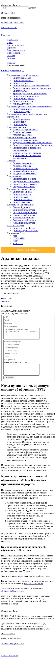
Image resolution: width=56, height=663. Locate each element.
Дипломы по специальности (21, 189)
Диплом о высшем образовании (22, 75)
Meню (4, 35)
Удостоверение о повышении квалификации (27, 156)
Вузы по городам (15, 225)
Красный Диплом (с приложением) (30, 93)
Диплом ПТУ (19, 122)
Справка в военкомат (23, 163)
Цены (9, 42)
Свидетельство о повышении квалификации (27, 149)
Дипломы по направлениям (20, 204)
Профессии (12, 40)
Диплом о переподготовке (25, 140)
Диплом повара (20, 197)
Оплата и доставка (16, 45)
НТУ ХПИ (18, 243)
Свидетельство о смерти (24, 179)
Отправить (9, 378)
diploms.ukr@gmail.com (12, 22)
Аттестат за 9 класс (22, 132)
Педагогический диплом (25, 212)
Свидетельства (14, 176)
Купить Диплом (28, 250)
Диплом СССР (20, 91)
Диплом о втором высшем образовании (32, 88)
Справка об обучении (23, 171)
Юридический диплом (24, 223)
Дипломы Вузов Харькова (25, 230)
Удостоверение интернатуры (27, 153)
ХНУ (15, 241)
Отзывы (11, 55)
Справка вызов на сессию (25, 168)
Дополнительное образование (21, 137)
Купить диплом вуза (22, 104)
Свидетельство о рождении (26, 181)
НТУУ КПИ (19, 238)
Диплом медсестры (22, 194)
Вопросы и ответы (16, 50)
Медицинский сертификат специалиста (32, 142)
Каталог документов (11, 70)
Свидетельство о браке (24, 186)
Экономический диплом (24, 220)
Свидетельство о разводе (25, 184)
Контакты (12, 58)
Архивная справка (22, 166)
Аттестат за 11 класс (22, 135)
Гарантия (11, 47)
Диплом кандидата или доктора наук (31, 85)
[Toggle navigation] (9, 35)
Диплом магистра (21, 83)
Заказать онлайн (9, 27)
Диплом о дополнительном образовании (32, 145)
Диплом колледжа (21, 111)
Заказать (5, 301)
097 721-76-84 (8, 13)
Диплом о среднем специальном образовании (29, 106)
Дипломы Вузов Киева (24, 228)
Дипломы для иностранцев (26, 96)
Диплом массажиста (22, 199)
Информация (13, 53)
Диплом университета (23, 98)
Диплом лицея (20, 124)
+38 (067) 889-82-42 (33, 583)
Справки (11, 160)
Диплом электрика (22, 202)
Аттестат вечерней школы (25, 129)
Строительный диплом (24, 215)
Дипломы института (23, 101)
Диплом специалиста (23, 80)
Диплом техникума (22, 109)
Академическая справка (24, 173)
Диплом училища (21, 119)
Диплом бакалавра (22, 78)
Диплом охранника (22, 192)
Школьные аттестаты (17, 127)
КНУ (15, 236)
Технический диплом (23, 217)
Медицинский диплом (24, 210)
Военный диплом (21, 207)
